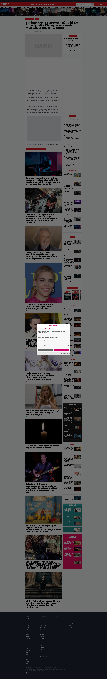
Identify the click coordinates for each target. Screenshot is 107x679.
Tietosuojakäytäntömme (65, 353)
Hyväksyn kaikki (62, 349)
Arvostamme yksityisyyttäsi (45, 328)
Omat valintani (45, 349)
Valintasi (61, 328)
